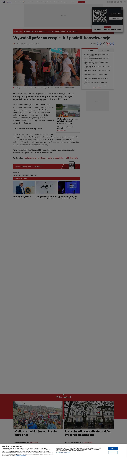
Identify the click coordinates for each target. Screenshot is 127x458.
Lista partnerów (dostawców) (63, 452)
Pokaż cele (113, 452)
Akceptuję (113, 448)
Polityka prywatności (21, 455)
